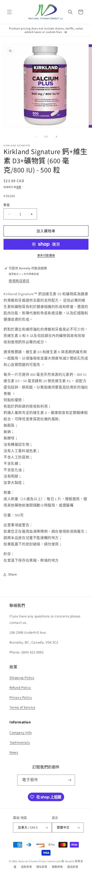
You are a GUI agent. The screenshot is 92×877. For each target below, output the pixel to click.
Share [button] (12, 574)
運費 (18, 187)
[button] (9, 12)
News (13, 752)
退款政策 (26, 867)
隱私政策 (41, 867)
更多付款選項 (46, 255)
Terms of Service (22, 707)
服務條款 (57, 867)
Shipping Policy (21, 677)
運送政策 (72, 867)
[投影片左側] (35, 136)
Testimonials (19, 742)
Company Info (20, 732)
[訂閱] (69, 780)
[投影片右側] (56, 136)
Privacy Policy (20, 697)
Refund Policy (20, 687)
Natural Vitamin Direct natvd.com (39, 861)
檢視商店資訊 (19, 281)
